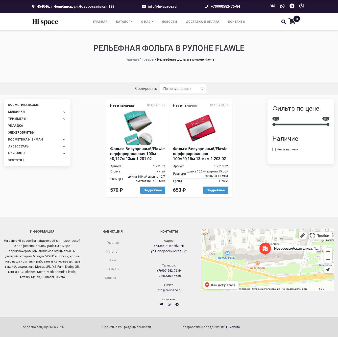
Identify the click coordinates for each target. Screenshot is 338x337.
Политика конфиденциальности (126, 327)
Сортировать (146, 88)
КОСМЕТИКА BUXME (23, 105)
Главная (100, 22)
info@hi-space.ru (162, 6)
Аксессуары (18, 146)
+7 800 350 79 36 (169, 276)
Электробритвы (21, 132)
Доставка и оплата (202, 22)
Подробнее (153, 190)
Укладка (15, 125)
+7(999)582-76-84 (225, 6)
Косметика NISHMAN (25, 139)
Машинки (16, 112)
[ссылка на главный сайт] (45, 22)
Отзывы (112, 269)
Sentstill (16, 160)
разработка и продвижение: (211, 327)
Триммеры (17, 118)
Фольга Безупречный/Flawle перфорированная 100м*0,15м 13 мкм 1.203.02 (200, 153)
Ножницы (16, 153)
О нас (146, 22)
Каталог (123, 22)
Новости (169, 22)
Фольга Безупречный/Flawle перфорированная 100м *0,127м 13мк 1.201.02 (137, 153)
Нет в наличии (287, 149)
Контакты (236, 22)
